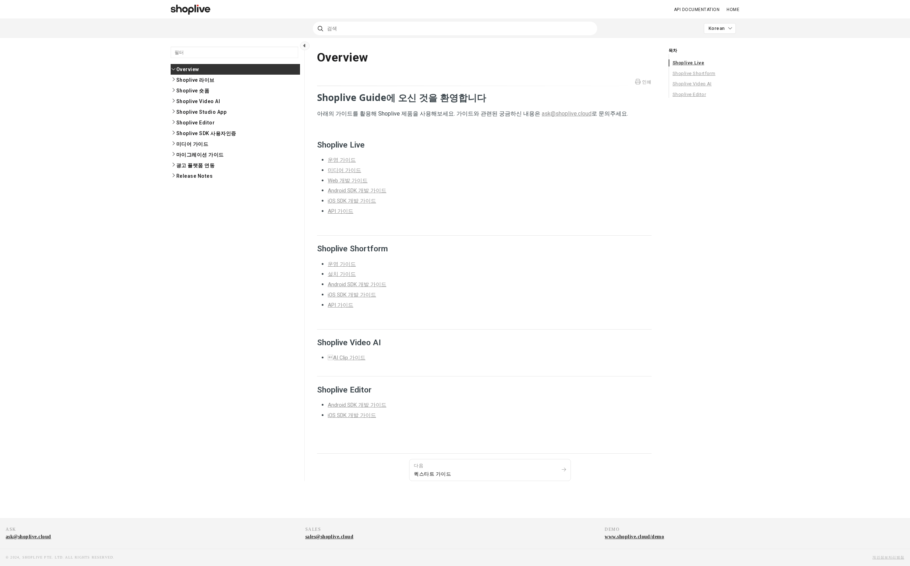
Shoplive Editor (689, 94)
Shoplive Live (688, 62)
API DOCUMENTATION (696, 9)
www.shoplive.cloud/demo (634, 536)
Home (733, 9)
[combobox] (455, 28)
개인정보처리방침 (888, 557)
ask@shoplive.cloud (28, 536)
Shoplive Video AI (692, 83)
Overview (187, 69)
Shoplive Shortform (694, 73)
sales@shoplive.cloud (329, 536)
